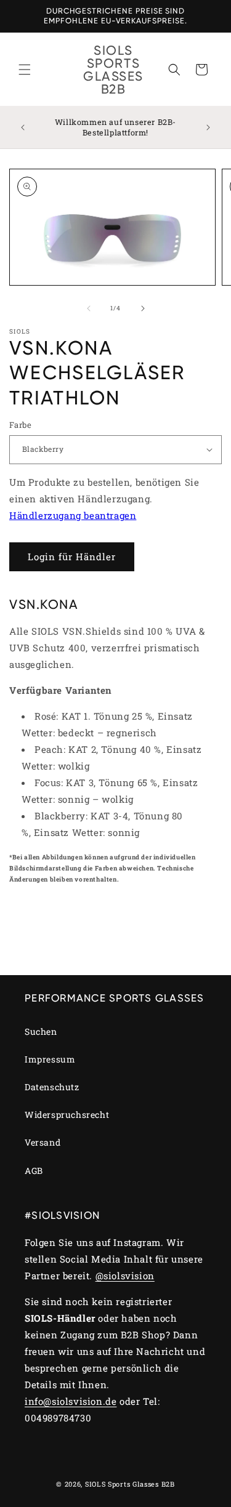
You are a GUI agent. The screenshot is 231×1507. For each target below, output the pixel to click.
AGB (34, 1170)
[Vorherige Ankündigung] (22, 127)
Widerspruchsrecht (67, 1114)
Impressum (50, 1059)
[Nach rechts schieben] (142, 308)
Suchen (41, 1031)
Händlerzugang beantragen (72, 515)
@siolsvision (125, 1275)
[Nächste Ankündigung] (208, 127)
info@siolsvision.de (70, 1401)
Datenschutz (52, 1087)
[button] (24, 69)
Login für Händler (72, 556)
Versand (42, 1142)
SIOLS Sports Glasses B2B (130, 1484)
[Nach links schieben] (88, 308)
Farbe (20, 424)
